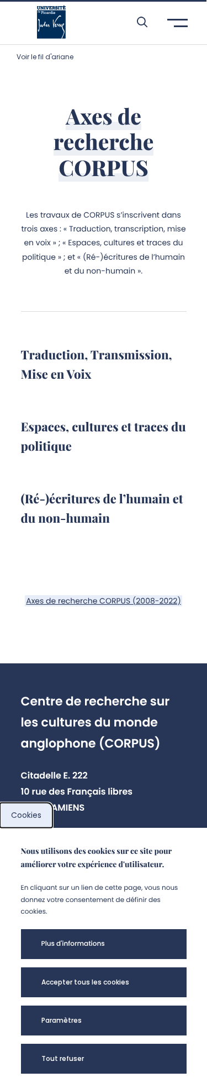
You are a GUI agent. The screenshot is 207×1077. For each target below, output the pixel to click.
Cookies (26, 815)
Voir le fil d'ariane (45, 56)
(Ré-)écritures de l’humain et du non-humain (102, 508)
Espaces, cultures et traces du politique (103, 436)
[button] (137, 22)
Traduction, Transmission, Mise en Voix (96, 364)
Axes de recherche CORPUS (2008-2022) (103, 600)
